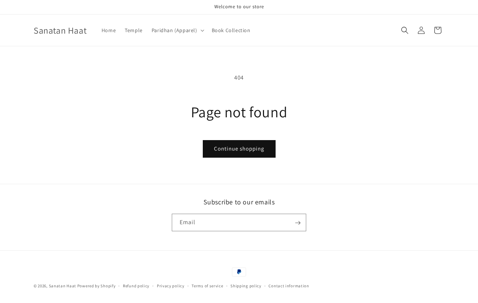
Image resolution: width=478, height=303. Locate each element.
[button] (177, 30)
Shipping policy (245, 285)
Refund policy (136, 285)
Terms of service (207, 285)
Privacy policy (170, 285)
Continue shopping (239, 148)
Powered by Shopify (96, 285)
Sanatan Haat (62, 285)
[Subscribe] (297, 223)
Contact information (289, 285)
